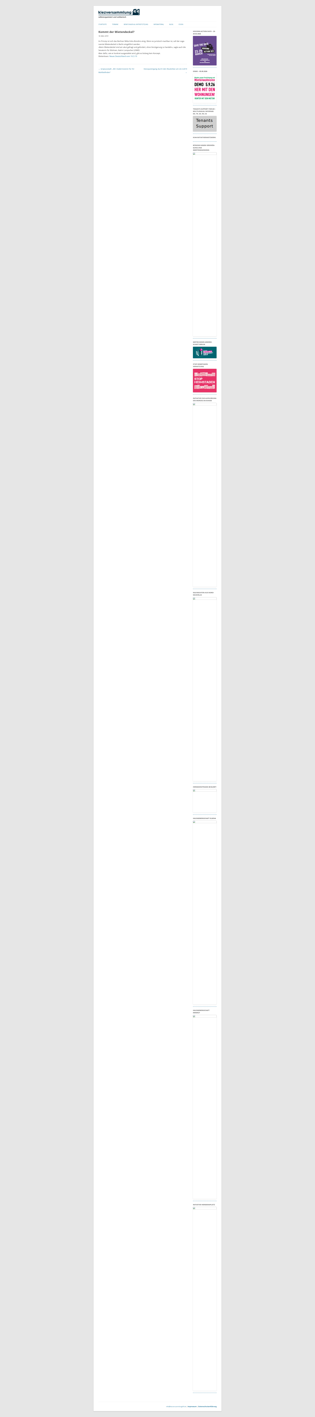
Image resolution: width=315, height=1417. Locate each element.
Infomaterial (159, 24)
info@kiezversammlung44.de (176, 1406)
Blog (171, 24)
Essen (181, 24)
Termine (115, 24)
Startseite (102, 24)
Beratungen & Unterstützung (136, 24)
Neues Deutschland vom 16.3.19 (123, 56)
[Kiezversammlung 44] (119, 14)
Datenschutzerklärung (207, 1406)
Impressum (192, 1406)
